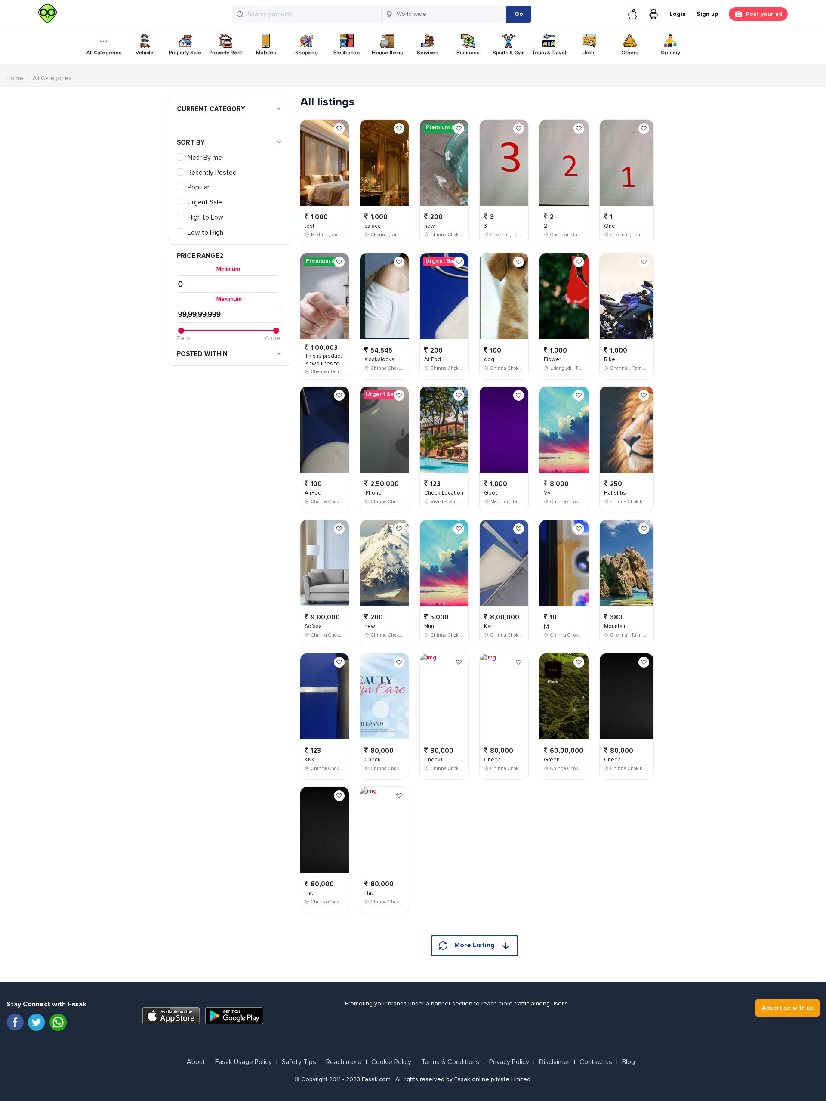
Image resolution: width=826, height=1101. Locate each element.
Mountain (615, 626)
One (609, 226)
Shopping (306, 52)
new (369, 626)
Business (468, 52)
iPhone (373, 492)
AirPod (313, 492)
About (196, 1062)
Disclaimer (554, 1062)
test (309, 226)
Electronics (347, 52)
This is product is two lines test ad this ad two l (324, 364)
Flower (552, 359)
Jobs (589, 52)
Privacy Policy (509, 1062)
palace (372, 226)
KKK (310, 759)
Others (629, 52)
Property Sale (185, 52)
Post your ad (764, 14)
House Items (387, 52)
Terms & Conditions (450, 1062)
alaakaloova (379, 359)
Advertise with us (787, 1007)
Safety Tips (299, 1062)
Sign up (707, 14)
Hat (309, 893)
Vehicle (145, 52)
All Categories (104, 52)
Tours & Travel (549, 52)
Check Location (443, 492)
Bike (609, 359)
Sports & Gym (508, 52)
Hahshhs (615, 492)
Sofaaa (313, 626)
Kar (488, 626)
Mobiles (266, 52)
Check (492, 759)
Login (677, 14)
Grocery (670, 52)
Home (14, 78)
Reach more (343, 1062)
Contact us (595, 1062)
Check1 (373, 759)
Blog (628, 1062)
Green (552, 759)
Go (519, 14)
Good (491, 492)
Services (427, 52)
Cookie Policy (391, 1062)
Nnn (429, 626)
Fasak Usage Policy (243, 1062)
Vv (547, 492)
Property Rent (225, 52)
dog (489, 359)
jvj (546, 626)
